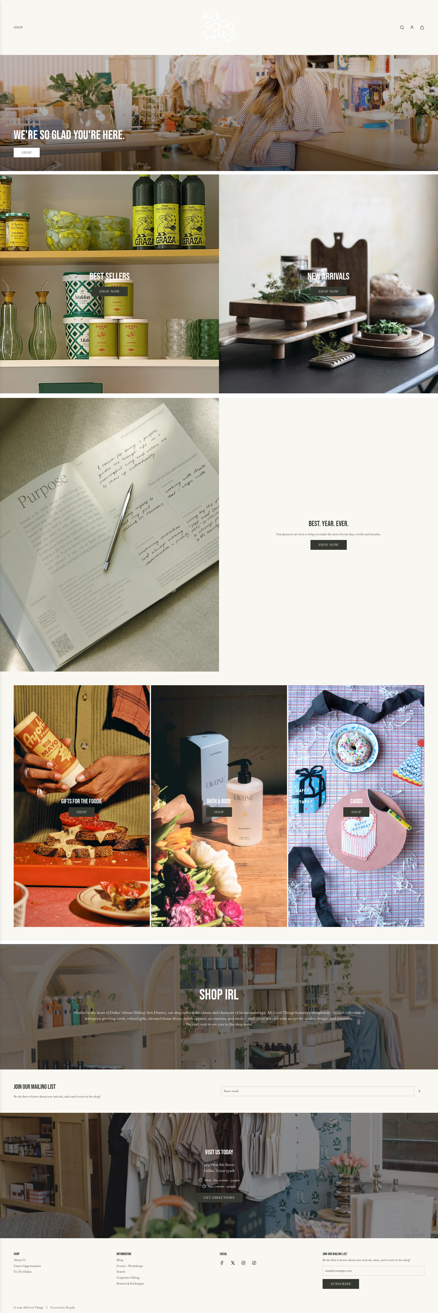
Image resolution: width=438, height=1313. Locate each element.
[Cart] (422, 27)
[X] (233, 1263)
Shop (27, 153)
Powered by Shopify (62, 1307)
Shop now (109, 291)
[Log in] (412, 27)
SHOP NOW (328, 545)
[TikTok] (254, 1263)
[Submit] (419, 1091)
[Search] (402, 27)
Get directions (219, 1198)
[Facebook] (222, 1263)
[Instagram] (243, 1263)
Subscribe (341, 1284)
